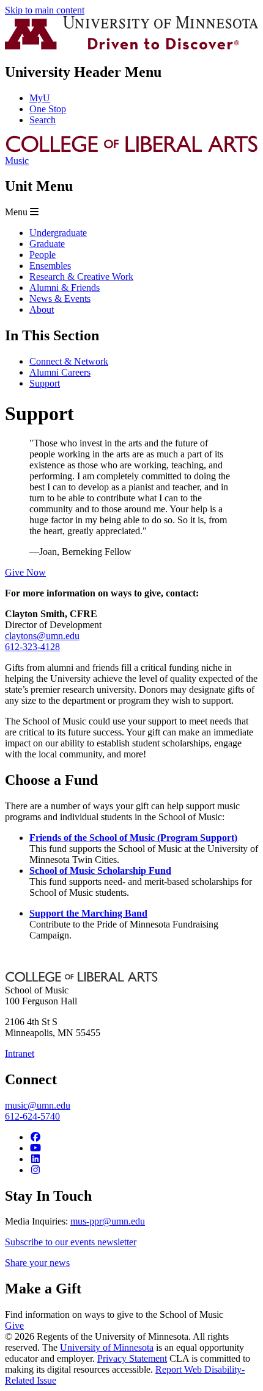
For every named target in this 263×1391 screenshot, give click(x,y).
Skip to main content (44, 10)
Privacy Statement (132, 1358)
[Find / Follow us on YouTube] (35, 1148)
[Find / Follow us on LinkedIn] (35, 1159)
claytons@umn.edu (42, 636)
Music (17, 161)
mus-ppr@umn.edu (107, 1221)
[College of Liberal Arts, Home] (131, 150)
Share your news (37, 1262)
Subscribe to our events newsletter (70, 1242)
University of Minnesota (107, 1347)
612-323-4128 (32, 647)
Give (14, 1325)
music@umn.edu (37, 1105)
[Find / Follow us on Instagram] (35, 1170)
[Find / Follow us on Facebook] (35, 1137)
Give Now (25, 572)
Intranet (19, 1053)
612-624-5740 (32, 1116)
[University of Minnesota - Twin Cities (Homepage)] (131, 46)
